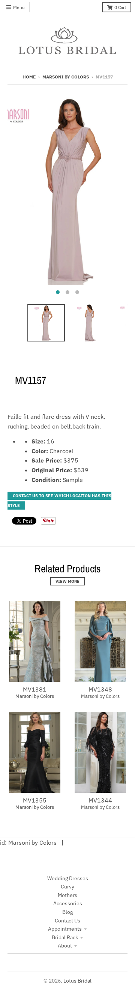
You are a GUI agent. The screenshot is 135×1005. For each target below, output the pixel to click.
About (65, 945)
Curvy (67, 886)
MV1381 (34, 689)
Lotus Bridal (77, 980)
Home (29, 77)
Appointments (65, 928)
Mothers (67, 895)
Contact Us (67, 920)
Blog (67, 912)
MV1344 (100, 800)
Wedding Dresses (67, 878)
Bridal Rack (65, 937)
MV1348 (100, 689)
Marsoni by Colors (65, 77)
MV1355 (34, 800)
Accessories (67, 903)
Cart (120, 7)
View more (68, 581)
